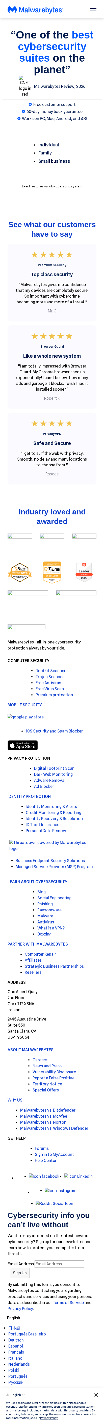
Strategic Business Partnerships (54, 966)
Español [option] (15, 1346)
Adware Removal (49, 780)
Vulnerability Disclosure (54, 1072)
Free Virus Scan (50, 688)
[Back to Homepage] (35, 12)
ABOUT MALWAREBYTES (31, 1049)
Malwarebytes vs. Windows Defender (54, 1128)
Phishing (45, 904)
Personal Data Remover (47, 830)
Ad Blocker (44, 786)
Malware (45, 916)
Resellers (33, 972)
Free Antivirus (48, 682)
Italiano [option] (15, 1358)
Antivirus (45, 922)
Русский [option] (15, 1382)
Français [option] (16, 1352)
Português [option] (18, 1376)
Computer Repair (40, 954)
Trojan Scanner (50, 676)
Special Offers (46, 1090)
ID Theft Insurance (42, 824)
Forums (42, 1148)
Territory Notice (47, 1084)
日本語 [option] (14, 1328)
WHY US (15, 1100)
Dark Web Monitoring (53, 774)
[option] (27, 1328)
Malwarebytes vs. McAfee (43, 1116)
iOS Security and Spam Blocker (54, 731)
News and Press (47, 1066)
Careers (40, 1059)
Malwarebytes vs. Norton (43, 1122)
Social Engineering (54, 898)
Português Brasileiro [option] (27, 1334)
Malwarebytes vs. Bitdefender (47, 1110)
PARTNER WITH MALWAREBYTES (38, 944)
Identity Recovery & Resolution (54, 818)
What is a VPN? (51, 928)
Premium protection (54, 695)
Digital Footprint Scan (54, 768)
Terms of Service (68, 1302)
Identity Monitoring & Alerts (51, 806)
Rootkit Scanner (51, 670)
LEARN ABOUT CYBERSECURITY (37, 881)
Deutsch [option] (16, 1340)
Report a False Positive (53, 1078)
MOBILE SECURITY (25, 705)
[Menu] (93, 10)
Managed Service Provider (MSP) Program (54, 866)
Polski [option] (13, 1370)
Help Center (46, 1160)
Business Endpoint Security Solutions (50, 860)
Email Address (21, 1264)
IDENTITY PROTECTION (29, 796)
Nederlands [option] (19, 1364)
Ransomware (49, 910)
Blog (41, 891)
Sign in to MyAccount (54, 1154)
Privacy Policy (20, 1308)
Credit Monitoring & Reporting (53, 812)
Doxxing (44, 934)
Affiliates (33, 960)
